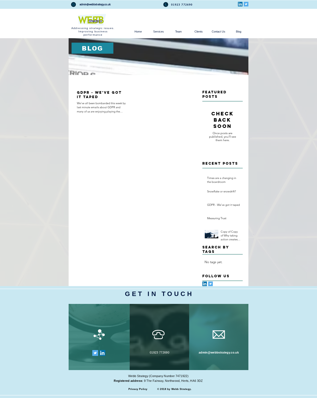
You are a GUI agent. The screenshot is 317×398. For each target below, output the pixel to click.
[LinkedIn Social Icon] (240, 4)
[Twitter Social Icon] (246, 4)
